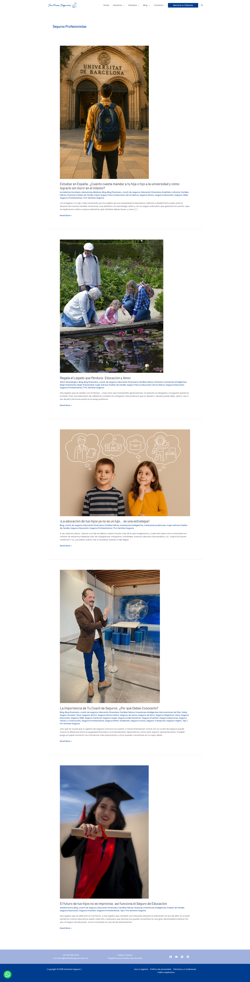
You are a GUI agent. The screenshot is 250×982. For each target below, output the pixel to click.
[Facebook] (170, 957)
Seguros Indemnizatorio (129, 718)
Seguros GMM (181, 195)
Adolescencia (66, 907)
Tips (184, 720)
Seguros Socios (138, 720)
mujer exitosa (101, 384)
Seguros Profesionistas (71, 197)
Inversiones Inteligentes (175, 382)
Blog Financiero (114, 192)
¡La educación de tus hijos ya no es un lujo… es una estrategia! (105, 521)
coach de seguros (131, 192)
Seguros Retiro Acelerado (117, 720)
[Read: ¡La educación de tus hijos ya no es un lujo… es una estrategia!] (125, 472)
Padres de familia (84, 195)
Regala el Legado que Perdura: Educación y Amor (95, 378)
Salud (97, 195)
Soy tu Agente (141, 969)
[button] (183, 5)
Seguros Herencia (93, 718)
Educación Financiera (151, 192)
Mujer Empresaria (68, 384)
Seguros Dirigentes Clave (168, 715)
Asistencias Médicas (91, 192)
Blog (104, 192)
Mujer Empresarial (85, 384)
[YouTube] (176, 957)
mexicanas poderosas (155, 525)
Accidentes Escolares (70, 192)
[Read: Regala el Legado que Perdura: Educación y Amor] (111, 306)
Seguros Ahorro (146, 195)
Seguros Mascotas (169, 718)
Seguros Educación (164, 195)
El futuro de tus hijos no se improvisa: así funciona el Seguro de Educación (113, 903)
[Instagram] (182, 957)
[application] (123, 5)
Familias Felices (146, 382)
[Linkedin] (188, 957)
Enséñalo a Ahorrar (171, 192)
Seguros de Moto (146, 715)
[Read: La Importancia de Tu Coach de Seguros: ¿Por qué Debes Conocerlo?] (110, 636)
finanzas (71, 195)
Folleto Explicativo (166, 972)
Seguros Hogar (110, 718)
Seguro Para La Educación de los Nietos (120, 195)
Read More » (66, 215)
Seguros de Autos (128, 715)
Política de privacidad (160, 969)
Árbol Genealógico (69, 382)
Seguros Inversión (150, 718)
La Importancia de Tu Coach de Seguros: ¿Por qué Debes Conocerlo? (109, 708)
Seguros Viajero (174, 720)
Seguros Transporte (156, 720)
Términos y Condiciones (184, 969)
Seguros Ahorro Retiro (108, 715)
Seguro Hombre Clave (70, 715)
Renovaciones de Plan (170, 712)
